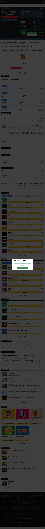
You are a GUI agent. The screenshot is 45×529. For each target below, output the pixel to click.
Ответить (22, 268)
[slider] (22, 263)
